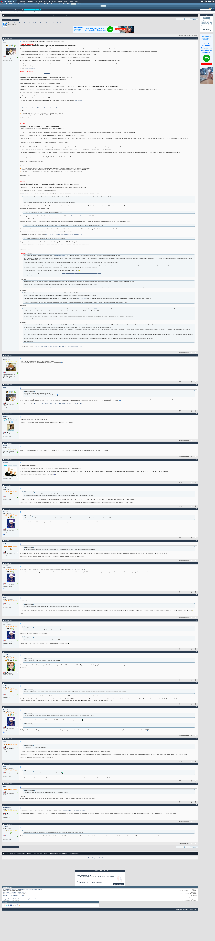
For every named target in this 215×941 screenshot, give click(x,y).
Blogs (40, 1)
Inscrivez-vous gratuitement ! (32, 9)
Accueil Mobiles (88, 8)
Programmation (57, 3)
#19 (196, 804)
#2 (196, 355)
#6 (196, 459)
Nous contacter (179, 909)
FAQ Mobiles (114, 8)
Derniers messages (5, 11)
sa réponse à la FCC (28, 193)
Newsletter (52, 1)
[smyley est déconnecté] (10, 523)
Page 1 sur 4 (180, 19)
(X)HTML (47, 347)
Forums (22, 1)
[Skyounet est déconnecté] (10, 666)
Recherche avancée (210, 11)
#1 (196, 38)
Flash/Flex (66, 347)
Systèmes (79, 3)
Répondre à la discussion (11, 19)
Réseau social (20, 11)
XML (78, 347)
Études (66, 1)
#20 (196, 824)
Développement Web (39, 347)
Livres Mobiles (122, 8)
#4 (196, 413)
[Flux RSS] (210, 8)
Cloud (25, 3)
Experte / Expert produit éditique (85, 881)
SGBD (64, 3)
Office (68, 3)
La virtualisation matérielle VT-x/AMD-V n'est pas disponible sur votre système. (22, 889)
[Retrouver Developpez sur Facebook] (213, 8)
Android (108, 6)
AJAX (59, 347)
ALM (32, 3)
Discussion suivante (106, 858)
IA (28, 3)
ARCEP (95, 308)
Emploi (60, 1)
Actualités (29, 851)
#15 (196, 706)
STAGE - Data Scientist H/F (84, 875)
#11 (196, 594)
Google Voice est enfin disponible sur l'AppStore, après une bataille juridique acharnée (24, 899)
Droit (71, 1)
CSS (51, 347)
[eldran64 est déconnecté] (10, 367)
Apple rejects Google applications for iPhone (74, 811)
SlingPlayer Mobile (82, 298)
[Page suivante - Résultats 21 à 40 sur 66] (191, 19)
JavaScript (55, 347)
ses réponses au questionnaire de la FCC (80, 216)
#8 (196, 508)
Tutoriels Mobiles (106, 8)
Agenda (31, 11)
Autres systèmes (21, 15)
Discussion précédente (94, 858)
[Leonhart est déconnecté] (10, 471)
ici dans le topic (47, 73)
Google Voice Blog (30, 69)
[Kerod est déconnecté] (10, 52)
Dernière (194, 19)
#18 (196, 783)
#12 (196, 620)
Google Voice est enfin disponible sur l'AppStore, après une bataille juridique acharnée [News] (37, 23)
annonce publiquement (60, 255)
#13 (196, 651)
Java (42, 3)
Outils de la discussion (184, 35)
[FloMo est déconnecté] (10, 427)
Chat (45, 1)
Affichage (194, 35)
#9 (196, 540)
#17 (196, 763)
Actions (12, 11)
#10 (196, 563)
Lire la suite (78, 100)
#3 (196, 384)
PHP (81, 347)
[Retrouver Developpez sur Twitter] (211, 8)
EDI (51, 3)
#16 (196, 738)
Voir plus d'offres (119, 884)
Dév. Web (46, 3)
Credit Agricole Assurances (88, 876)
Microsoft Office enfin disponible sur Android (14, 892)
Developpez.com (187, 909)
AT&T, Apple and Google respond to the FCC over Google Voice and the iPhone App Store (81, 273)
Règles (39, 11)
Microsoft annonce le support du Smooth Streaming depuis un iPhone (40, 108)
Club (76, 1)
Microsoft (37, 3)
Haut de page (194, 909)
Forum (6, 15)
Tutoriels (30, 1)
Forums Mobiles (97, 8)
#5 (196, 443)
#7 (196, 485)
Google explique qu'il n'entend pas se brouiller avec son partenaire (63, 234)
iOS (113, 6)
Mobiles (73, 3)
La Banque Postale (85, 882)
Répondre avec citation (184, 352)
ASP (62, 347)
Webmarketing (73, 347)
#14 (196, 682)
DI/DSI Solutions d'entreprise (15, 3)
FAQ (35, 1)
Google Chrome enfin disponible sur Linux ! (14, 895)
